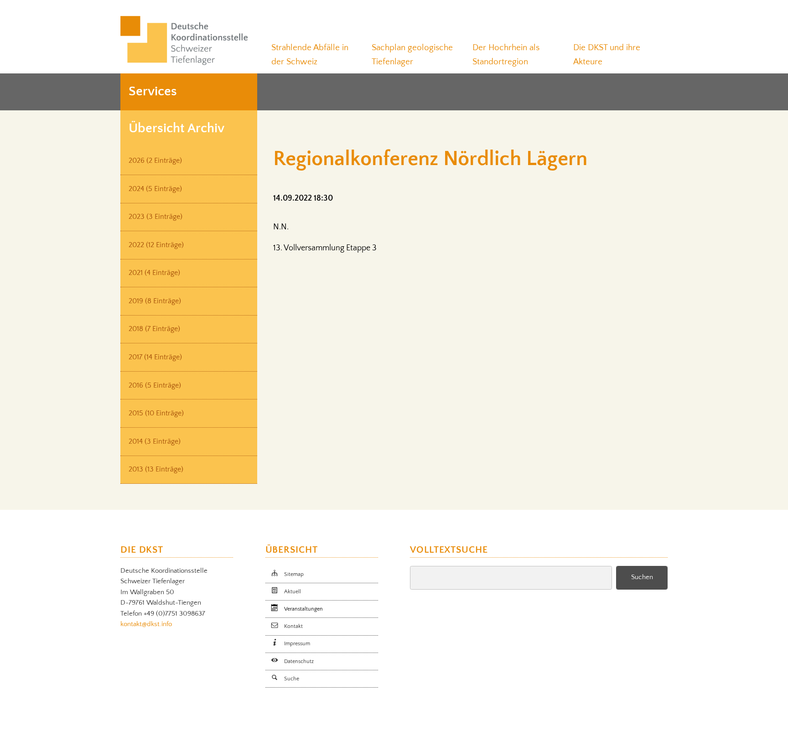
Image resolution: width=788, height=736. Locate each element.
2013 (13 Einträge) (156, 469)
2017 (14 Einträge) (155, 357)
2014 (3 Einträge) (155, 442)
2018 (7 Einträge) (154, 329)
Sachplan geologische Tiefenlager (412, 55)
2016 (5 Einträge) (155, 385)
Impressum (297, 644)
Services (153, 91)
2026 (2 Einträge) (155, 161)
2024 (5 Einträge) (155, 189)
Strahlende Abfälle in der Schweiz (309, 55)
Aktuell (292, 592)
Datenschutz (299, 661)
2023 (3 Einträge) (155, 217)
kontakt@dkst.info (146, 624)
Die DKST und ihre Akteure (606, 55)
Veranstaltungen (303, 609)
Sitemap (294, 574)
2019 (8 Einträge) (155, 301)
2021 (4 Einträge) (154, 273)
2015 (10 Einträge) (156, 413)
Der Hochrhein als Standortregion (505, 55)
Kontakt (293, 626)
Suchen (642, 577)
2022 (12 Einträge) (156, 245)
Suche (291, 679)
